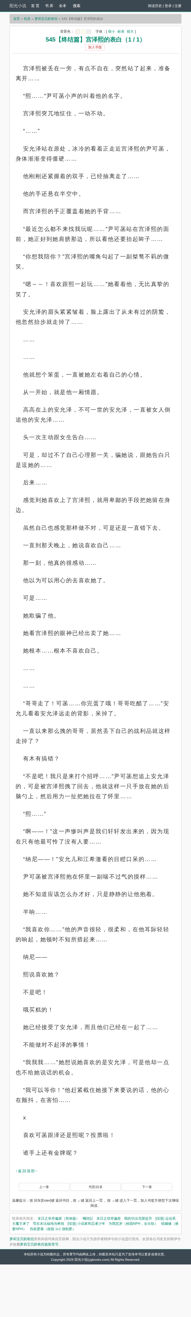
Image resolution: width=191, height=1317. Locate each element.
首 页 (35, 6)
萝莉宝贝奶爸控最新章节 (39, 1244)
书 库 (49, 6)
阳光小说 (18, 6)
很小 (111, 31)
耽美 (27, 19)
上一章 (44, 1187)
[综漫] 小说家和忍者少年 (86, 1223)
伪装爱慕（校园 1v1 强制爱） (53, 1229)
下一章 (147, 1187)
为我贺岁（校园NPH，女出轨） (133, 1223)
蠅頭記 (88, 1218)
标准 (120, 31)
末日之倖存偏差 (108, 1218)
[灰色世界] (89, 32)
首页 (16, 19)
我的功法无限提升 (138, 1218)
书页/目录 (95, 1187)
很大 (130, 31)
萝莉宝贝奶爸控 (46, 19)
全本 (62, 6)
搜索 (76, 6)
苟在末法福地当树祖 (48, 1223)
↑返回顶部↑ (27, 1171)
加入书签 (95, 47)
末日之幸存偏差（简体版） (58, 1218)
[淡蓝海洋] (77, 32)
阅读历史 (155, 6)
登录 (168, 6)
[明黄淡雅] (83, 32)
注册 (177, 6)
